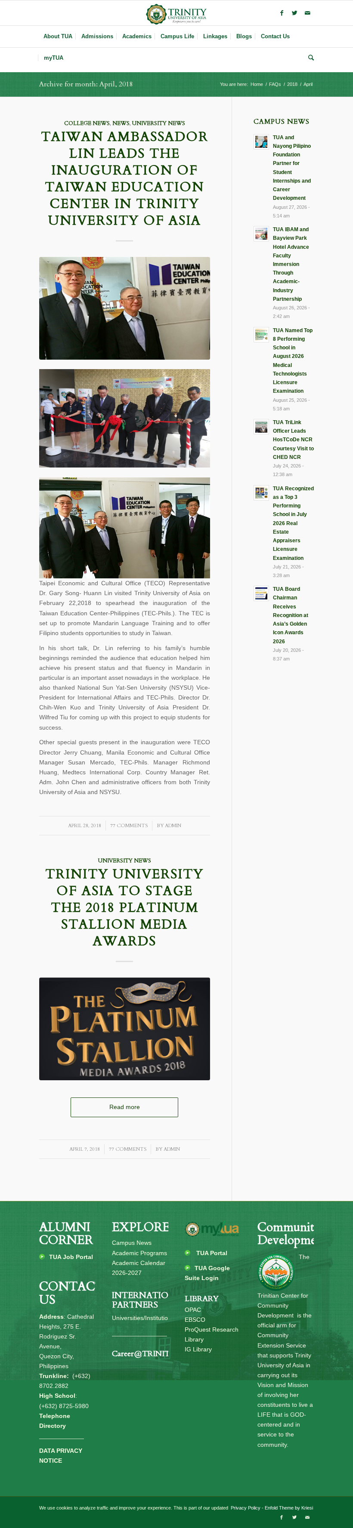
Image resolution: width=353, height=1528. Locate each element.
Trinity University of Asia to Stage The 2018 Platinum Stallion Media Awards (124, 907)
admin (173, 825)
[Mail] (307, 12)
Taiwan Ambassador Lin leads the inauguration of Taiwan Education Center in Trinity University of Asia (124, 178)
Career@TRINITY (144, 1353)
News (121, 123)
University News (158, 123)
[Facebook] (281, 12)
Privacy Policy (244, 1507)
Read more (124, 1106)
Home (257, 84)
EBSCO (195, 1319)
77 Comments (129, 825)
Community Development (292, 1234)
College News (87, 123)
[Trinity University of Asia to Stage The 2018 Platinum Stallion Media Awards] (124, 1029)
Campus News (132, 1242)
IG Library (198, 1349)
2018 (292, 84)
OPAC (193, 1309)
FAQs (275, 84)
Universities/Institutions (143, 1317)
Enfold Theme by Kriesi (289, 1507)
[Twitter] (294, 12)
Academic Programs (139, 1253)
